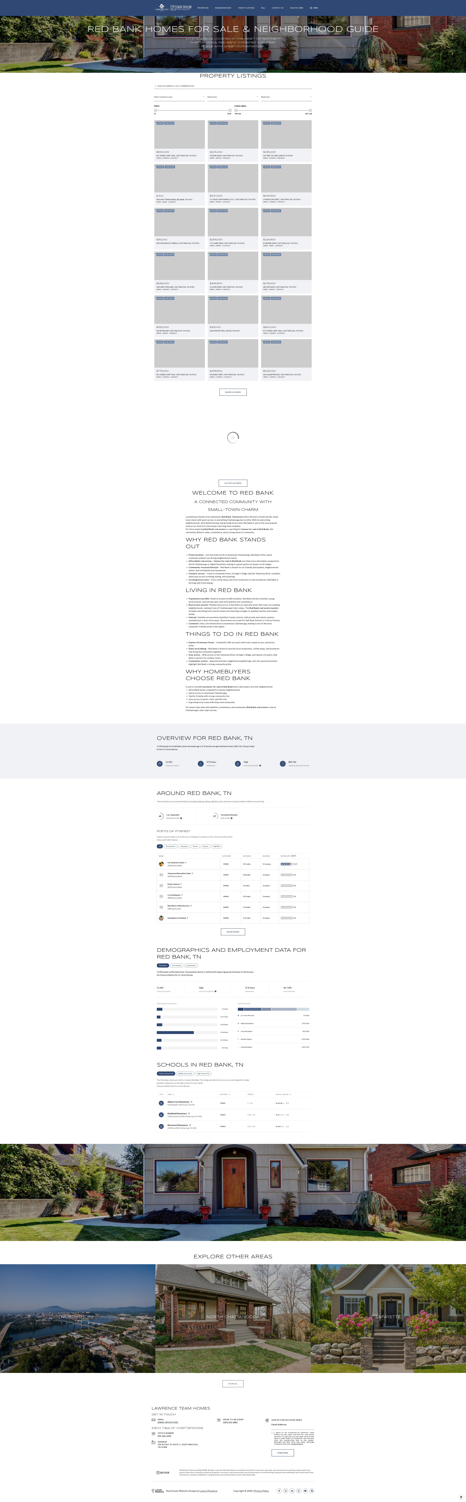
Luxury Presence (208, 1491)
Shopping (185, 846)
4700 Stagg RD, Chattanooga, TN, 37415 (181, 1105)
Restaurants (171, 846)
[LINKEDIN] (292, 1490)
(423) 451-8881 (297, 8)
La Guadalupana (174, 895)
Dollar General (173, 884)
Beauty (206, 846)
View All (233, 1384)
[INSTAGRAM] (285, 1490)
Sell (263, 8)
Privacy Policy (297, 1444)
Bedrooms (265, 97)
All (161, 846)
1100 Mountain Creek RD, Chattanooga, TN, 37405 (185, 1116)
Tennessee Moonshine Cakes (179, 873)
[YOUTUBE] (305, 1490)
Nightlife (217, 846)
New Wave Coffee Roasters (179, 906)
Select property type (163, 97)
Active (196, 846)
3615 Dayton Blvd (175, 887)
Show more (233, 932)
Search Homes (233, 392)
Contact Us (277, 8)
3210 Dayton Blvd (175, 876)
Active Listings (233, 483)
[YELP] (298, 1490)
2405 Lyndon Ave (174, 909)
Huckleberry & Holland (177, 918)
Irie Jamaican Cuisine (176, 863)
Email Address (279, 1424)
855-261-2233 (164, 1436)
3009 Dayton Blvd (175, 898)
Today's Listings (246, 8)
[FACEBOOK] (279, 1490)
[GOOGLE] (311, 1490)
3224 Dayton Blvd (175, 865)
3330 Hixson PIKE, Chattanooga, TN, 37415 (182, 1128)
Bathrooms (212, 97)
